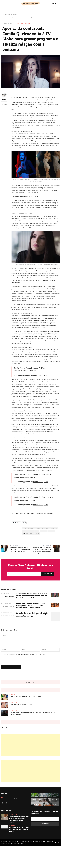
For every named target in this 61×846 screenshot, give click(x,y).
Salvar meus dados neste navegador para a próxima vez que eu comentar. (24, 654)
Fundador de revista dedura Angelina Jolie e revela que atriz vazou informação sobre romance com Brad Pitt (32, 615)
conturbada (45, 528)
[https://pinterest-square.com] (6, 727)
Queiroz (51, 530)
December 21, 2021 (40, 375)
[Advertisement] (30, 745)
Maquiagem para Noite (18, 841)
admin (4, 99)
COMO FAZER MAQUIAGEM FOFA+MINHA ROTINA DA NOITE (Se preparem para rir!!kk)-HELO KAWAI (32, 713)
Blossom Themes (8, 843)
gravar (31, 530)
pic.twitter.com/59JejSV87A (24, 477)
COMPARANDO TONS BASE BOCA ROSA (20, 704)
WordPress (24, 843)
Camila (38, 528)
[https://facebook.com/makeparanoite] (2, 727)
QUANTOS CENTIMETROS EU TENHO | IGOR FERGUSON (25, 696)
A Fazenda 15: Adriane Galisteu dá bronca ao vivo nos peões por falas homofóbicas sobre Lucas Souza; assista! (31, 596)
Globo (25, 530)
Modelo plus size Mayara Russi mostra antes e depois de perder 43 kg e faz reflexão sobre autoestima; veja (30, 605)
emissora (54, 528)
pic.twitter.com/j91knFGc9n (24, 500)
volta (37, 533)
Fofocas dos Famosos (23, 23)
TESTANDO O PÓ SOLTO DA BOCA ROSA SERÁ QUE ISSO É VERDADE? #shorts (19, 829)
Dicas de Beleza (13, 702)
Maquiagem (12, 694)
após (24, 528)
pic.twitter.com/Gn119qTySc (25, 371)
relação (25, 533)
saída (31, 533)
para (37, 530)
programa (43, 530)
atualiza (30, 528)
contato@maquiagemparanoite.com (14, 798)
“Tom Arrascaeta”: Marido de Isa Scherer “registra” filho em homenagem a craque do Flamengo (19, 819)
